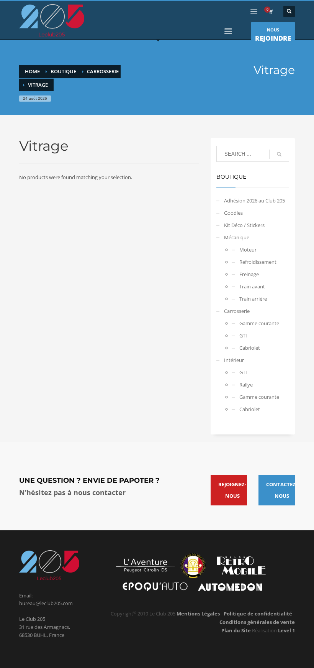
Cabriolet (249, 347)
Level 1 (286, 630)
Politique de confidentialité (258, 613)
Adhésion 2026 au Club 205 (254, 200)
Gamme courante (259, 323)
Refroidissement (257, 261)
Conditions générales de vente (257, 622)
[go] (279, 154)
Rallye (246, 384)
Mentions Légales (198, 613)
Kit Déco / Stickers (244, 225)
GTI (243, 335)
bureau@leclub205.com (46, 603)
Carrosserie (237, 311)
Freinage (249, 274)
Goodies (233, 212)
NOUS (273, 35)
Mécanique (236, 237)
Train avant (252, 286)
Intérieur (234, 360)
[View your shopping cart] (270, 11)
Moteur (248, 249)
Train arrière (253, 298)
